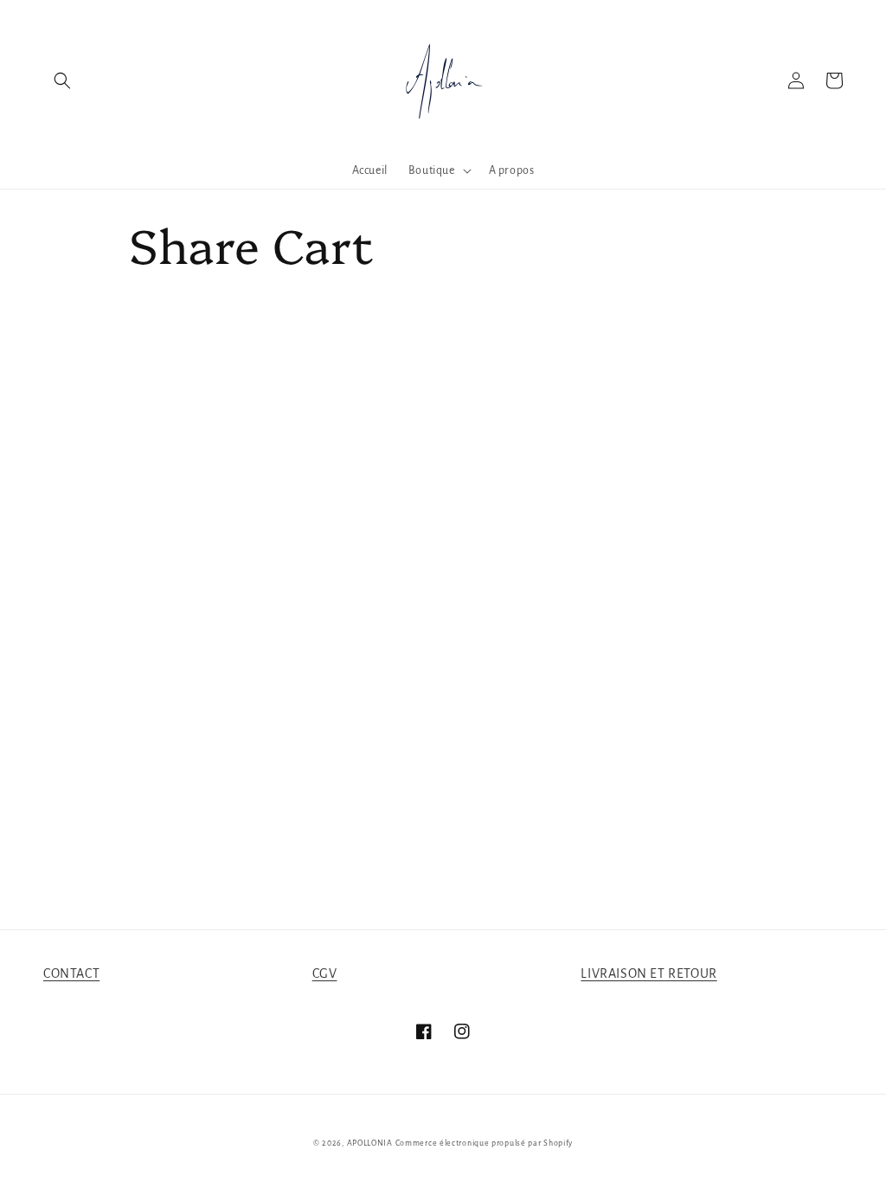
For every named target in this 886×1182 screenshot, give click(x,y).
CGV (324, 973)
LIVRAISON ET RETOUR (648, 973)
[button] (62, 80)
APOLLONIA (370, 1143)
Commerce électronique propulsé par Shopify (484, 1143)
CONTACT (71, 973)
